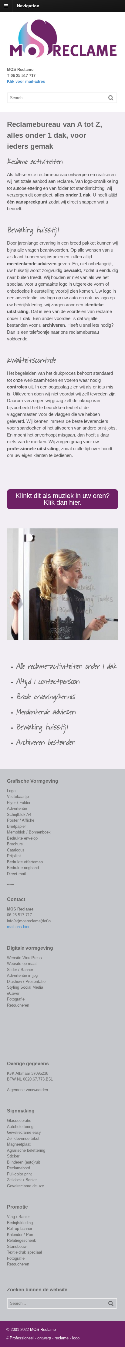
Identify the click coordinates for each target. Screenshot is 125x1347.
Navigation (28, 5)
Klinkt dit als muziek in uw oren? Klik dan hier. (62, 499)
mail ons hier (18, 926)
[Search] (110, 98)
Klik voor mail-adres (26, 81)
